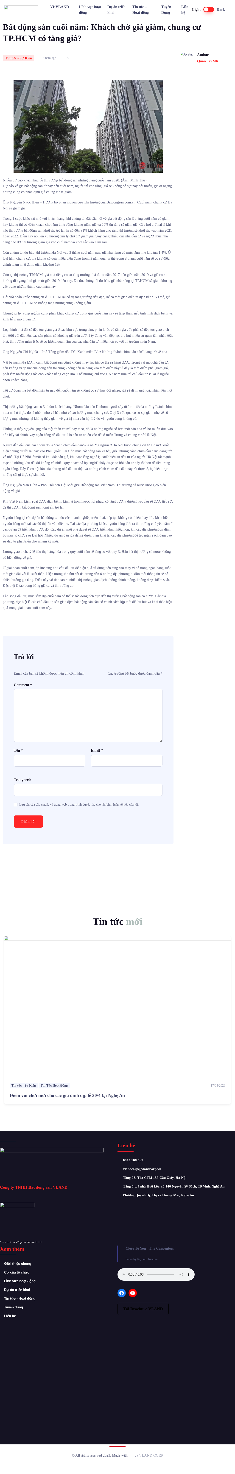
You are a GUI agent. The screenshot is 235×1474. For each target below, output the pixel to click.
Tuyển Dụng (166, 10)
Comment (23, 685)
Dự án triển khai (116, 10)
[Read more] (117, 1007)
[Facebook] (122, 1293)
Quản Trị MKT (209, 61)
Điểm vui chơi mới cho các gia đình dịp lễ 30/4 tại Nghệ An (67, 1095)
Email (97, 750)
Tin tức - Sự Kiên (18, 58)
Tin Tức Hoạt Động (54, 1085)
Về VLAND (59, 7)
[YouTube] (133, 1293)
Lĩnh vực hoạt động (90, 10)
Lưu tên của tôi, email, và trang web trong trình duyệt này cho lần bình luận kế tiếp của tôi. (79, 804)
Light (196, 9)
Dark (221, 9)
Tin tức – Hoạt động (140, 10)
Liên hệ (184, 10)
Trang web (22, 779)
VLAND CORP (151, 1455)
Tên (18, 750)
